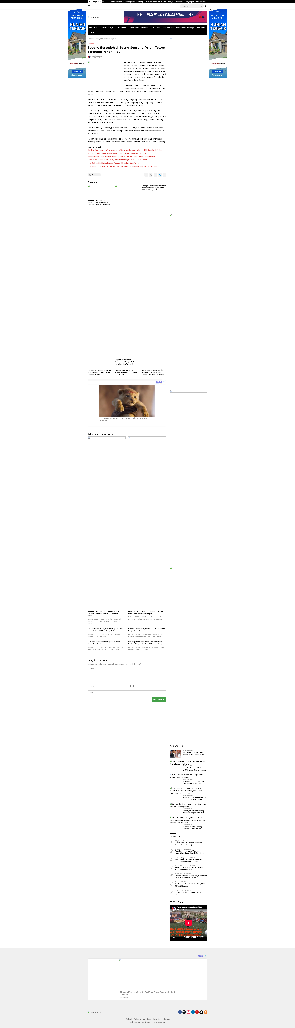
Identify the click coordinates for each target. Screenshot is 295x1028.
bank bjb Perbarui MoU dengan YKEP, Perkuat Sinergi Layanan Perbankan (195, 769)
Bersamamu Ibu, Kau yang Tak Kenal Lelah (189, 893)
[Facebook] (180, 1012)
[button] (201, 6)
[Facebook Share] (146, 175)
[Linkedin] (193, 1012)
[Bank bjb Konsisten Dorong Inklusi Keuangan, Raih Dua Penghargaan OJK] (188, 805)
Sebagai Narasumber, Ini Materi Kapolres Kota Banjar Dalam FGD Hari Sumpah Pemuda (121, 156)
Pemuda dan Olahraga (185, 28)
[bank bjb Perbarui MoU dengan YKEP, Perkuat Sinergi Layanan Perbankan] (188, 762)
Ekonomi (144, 28)
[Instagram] (188, 1012)
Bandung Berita (97, 56)
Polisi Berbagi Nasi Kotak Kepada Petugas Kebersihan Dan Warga (113, 163)
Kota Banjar (92, 44)
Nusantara (122, 28)
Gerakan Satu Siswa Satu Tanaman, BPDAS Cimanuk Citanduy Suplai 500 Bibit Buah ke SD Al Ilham (125, 150)
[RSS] (205, 1012)
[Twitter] (184, 1012)
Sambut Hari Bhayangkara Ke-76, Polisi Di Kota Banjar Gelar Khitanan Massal (117, 160)
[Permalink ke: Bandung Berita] (89, 56)
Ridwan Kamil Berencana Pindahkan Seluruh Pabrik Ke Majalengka (189, 844)
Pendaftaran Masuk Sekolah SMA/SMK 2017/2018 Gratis (190, 885)
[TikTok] (201, 1012)
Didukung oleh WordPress (140, 1022)
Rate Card (157, 1019)
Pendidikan (134, 28)
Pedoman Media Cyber (142, 1019)
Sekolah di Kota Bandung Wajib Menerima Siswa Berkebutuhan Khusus (191, 877)
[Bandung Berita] (94, 17)
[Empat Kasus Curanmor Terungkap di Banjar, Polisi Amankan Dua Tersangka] (127, 271)
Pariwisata (201, 28)
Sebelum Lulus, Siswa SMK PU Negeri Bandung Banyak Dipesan (189, 868)
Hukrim (91, 33)
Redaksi (129, 1019)
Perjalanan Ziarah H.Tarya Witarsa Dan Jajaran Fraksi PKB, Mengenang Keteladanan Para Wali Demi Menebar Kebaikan (194, 753)
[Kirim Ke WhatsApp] (164, 175)
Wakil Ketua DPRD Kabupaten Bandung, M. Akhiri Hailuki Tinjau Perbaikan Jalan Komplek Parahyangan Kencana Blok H (194, 798)
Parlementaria (168, 28)
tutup (84, 10)
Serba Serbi (155, 28)
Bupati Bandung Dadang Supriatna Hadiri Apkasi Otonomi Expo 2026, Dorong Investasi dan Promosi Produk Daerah (194, 828)
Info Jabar (93, 28)
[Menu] (89, 6)
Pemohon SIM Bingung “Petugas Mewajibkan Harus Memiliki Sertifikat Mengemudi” (189, 852)
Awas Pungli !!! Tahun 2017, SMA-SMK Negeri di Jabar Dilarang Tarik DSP (189, 860)
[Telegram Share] (160, 175)
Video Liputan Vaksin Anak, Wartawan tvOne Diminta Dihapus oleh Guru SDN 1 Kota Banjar (122, 166)
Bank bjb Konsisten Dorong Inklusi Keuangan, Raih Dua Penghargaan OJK (177, 2)
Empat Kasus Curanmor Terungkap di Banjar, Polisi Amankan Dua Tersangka (117, 153)
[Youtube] (197, 1012)
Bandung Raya (107, 28)
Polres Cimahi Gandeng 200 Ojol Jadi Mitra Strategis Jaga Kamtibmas (194, 782)
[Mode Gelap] (206, 6)
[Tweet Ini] (150, 175)
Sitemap (166, 1019)
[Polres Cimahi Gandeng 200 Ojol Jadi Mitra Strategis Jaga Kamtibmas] (188, 776)
